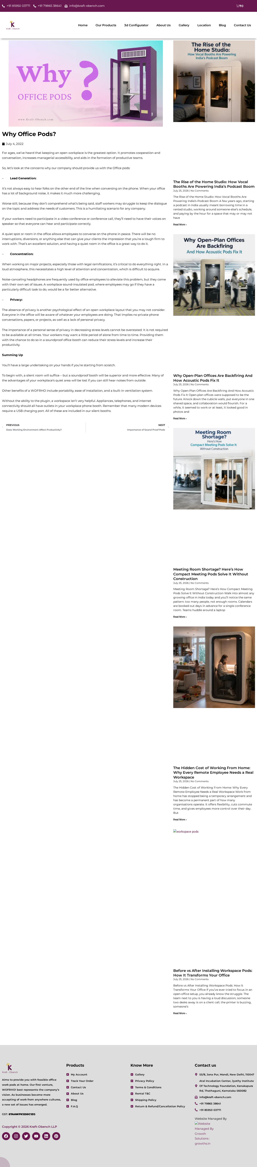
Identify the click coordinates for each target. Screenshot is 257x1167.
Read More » (180, 224)
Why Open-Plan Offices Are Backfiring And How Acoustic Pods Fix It (212, 377)
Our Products (106, 25)
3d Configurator (136, 25)
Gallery (184, 25)
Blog (222, 25)
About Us (163, 25)
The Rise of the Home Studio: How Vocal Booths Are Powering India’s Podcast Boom (214, 184)
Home (83, 25)
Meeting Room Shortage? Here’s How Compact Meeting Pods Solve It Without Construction (210, 574)
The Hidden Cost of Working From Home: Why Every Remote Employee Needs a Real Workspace (213, 773)
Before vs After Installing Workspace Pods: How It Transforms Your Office (212, 972)
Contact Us (242, 25)
